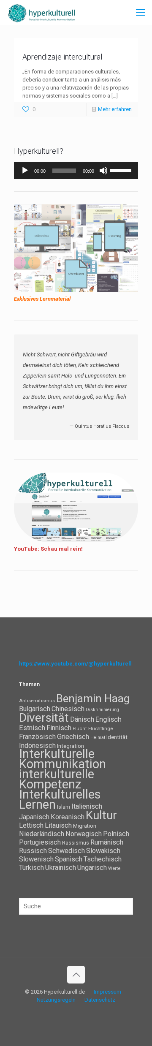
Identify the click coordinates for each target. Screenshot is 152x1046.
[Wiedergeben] (25, 170)
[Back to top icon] (76, 975)
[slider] (122, 169)
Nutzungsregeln (56, 1000)
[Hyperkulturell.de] (41, 12)
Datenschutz (99, 1000)
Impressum (107, 992)
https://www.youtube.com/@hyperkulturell (75, 663)
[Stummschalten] (103, 170)
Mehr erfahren (115, 109)
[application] (76, 170)
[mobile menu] (140, 12)
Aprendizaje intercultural (62, 56)
